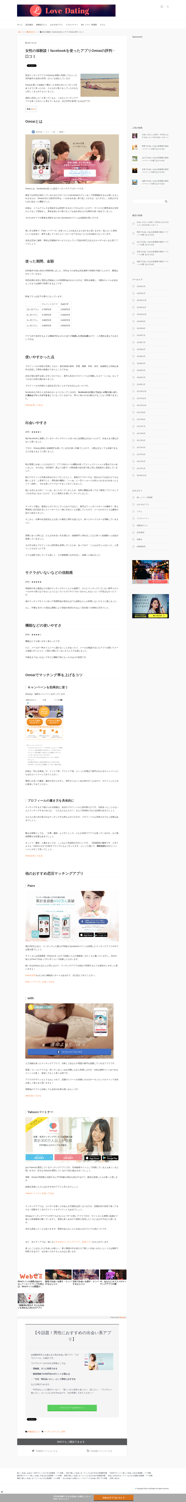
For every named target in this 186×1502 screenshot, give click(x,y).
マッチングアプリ (52, 1432)
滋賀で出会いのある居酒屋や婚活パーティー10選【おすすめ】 (153, 262)
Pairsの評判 (30, 975)
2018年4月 (141, 363)
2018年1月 (141, 384)
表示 (33, 109)
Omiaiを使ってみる (34, 405)
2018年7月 (141, 342)
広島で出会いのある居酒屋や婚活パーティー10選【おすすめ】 (153, 253)
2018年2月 (141, 377)
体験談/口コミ (41, 25)
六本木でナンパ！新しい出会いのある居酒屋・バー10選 (130, 1473)
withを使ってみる (33, 1096)
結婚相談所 (141, 546)
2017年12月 (141, 391)
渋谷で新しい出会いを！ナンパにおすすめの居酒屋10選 (86, 1473)
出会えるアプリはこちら (112, 1498)
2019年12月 (141, 300)
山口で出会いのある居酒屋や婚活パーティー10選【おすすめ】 (153, 243)
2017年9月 (141, 412)
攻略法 (139, 539)
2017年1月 (141, 468)
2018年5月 (141, 356)
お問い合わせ (114, 1478)
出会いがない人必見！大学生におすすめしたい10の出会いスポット (153, 223)
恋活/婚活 (29, 25)
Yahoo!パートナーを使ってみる (39, 1193)
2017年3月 (141, 454)
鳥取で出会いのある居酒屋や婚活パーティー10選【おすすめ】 (153, 233)
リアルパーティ (72, 25)
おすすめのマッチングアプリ (67, 1242)
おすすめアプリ (56, 25)
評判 (63, 1432)
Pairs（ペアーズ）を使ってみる (39, 982)
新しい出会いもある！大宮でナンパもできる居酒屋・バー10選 (40, 1473)
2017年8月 (141, 419)
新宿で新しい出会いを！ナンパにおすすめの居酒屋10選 (84, 1476)
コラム (102, 25)
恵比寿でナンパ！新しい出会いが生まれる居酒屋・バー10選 (39, 1476)
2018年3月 (141, 370)
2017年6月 (141, 433)
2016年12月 (141, 475)
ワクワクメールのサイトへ (72, 1408)
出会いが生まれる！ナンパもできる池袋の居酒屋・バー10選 (130, 1476)
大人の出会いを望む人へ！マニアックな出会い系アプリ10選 (85, 1478)
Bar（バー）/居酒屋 (89, 25)
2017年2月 (141, 461)
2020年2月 (141, 286)
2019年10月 (141, 314)
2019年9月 (141, 321)
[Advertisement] (150, 78)
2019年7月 (141, 335)
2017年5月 (141, 440)
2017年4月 (141, 447)
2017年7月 (141, 426)
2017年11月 (141, 398)
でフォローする (46, 1451)
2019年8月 (141, 328)
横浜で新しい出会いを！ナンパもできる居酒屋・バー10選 (38, 1478)
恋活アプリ (87, 1242)
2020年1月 (141, 293)
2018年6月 (141, 349)
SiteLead (122, 1317)
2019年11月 (141, 307)
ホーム (19, 25)
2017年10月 (141, 405)
